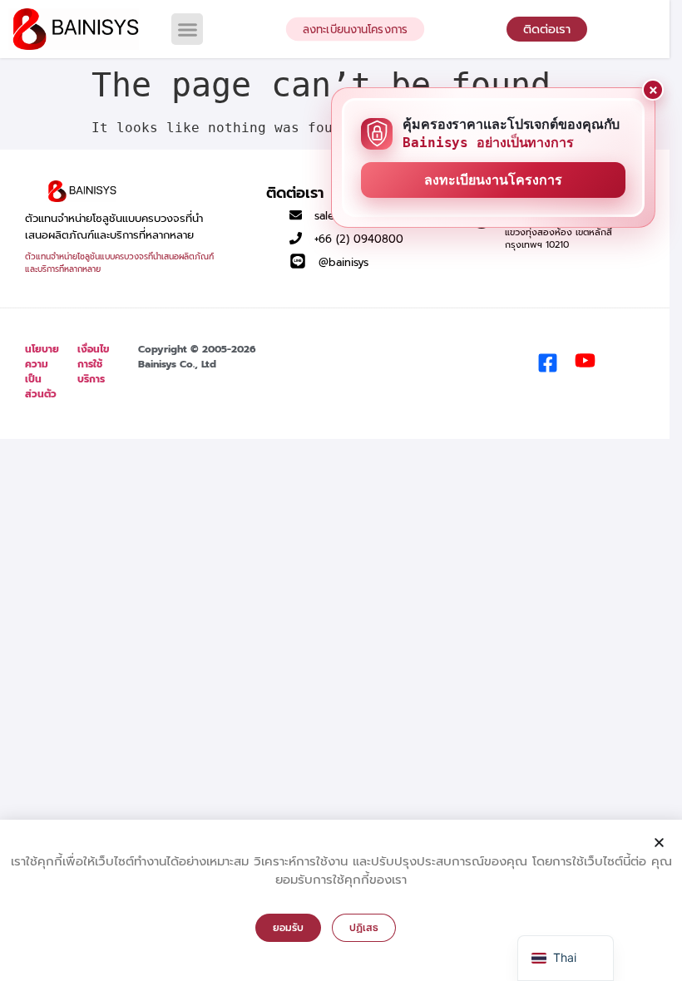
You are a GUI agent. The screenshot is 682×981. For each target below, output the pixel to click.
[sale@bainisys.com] (295, 215)
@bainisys (343, 262)
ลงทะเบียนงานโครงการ (493, 180)
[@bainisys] (297, 261)
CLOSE (653, 90)
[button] (187, 29)
